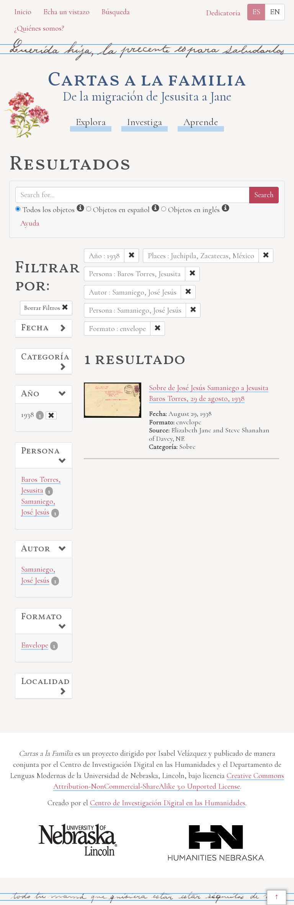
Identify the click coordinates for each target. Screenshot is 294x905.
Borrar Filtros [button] (43, 308)
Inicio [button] (22, 11)
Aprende (200, 122)
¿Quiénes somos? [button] (39, 28)
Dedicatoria (223, 13)
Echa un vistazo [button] (66, 11)
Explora (91, 122)
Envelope (34, 645)
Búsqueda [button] (115, 11)
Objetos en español (121, 209)
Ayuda (29, 223)
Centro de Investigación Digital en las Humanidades (167, 803)
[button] (43, 328)
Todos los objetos (48, 209)
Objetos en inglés (194, 209)
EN (275, 11)
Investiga (144, 122)
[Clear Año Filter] (51, 415)
